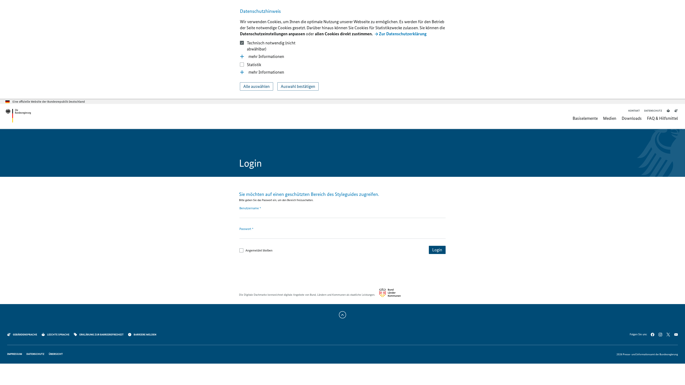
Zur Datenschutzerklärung (403, 33)
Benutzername (250, 208)
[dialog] (342, 50)
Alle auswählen (256, 86)
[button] (342, 56)
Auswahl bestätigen (298, 86)
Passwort (246, 229)
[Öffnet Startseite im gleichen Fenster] (18, 116)
